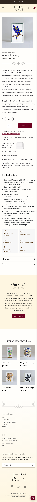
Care (18, 264)
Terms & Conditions (9, 438)
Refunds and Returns (9, 441)
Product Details (18, 175)
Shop (4, 417)
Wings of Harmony (27, 363)
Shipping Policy (7, 443)
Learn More (18, 316)
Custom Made (7, 420)
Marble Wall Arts (8, 52)
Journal (5, 427)
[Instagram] (12, 486)
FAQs (3, 445)
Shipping (18, 259)
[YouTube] (25, 486)
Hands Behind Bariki (9, 422)
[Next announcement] (31, 2)
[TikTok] (18, 486)
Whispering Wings (27, 388)
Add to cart (25, 126)
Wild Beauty (6, 388)
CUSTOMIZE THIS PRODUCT (11, 134)
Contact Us (6, 424)
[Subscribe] (32, 465)
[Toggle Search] (29, 8)
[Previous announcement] (6, 2)
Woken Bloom (7, 363)
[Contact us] (32, 498)
